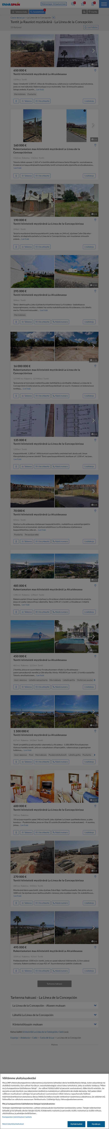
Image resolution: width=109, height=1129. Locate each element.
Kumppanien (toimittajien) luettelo (17, 1117)
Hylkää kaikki (76, 1124)
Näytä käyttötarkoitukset (13, 1124)
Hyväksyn (96, 1124)
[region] (54, 1101)
